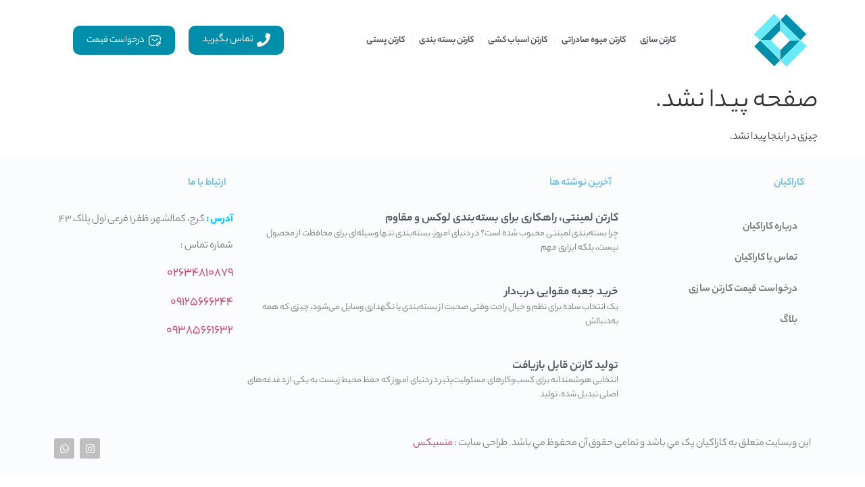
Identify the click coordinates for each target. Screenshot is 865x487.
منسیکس (433, 444)
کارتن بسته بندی (446, 40)
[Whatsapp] (64, 448)
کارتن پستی (385, 40)
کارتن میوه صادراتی (594, 40)
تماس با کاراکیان (766, 258)
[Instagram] (90, 448)
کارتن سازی (658, 40)
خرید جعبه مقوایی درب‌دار (561, 292)
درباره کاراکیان (770, 227)
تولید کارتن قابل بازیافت (565, 366)
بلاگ (788, 320)
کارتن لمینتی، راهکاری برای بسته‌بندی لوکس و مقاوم (501, 219)
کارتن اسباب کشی (517, 40)
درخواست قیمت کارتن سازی (743, 289)
